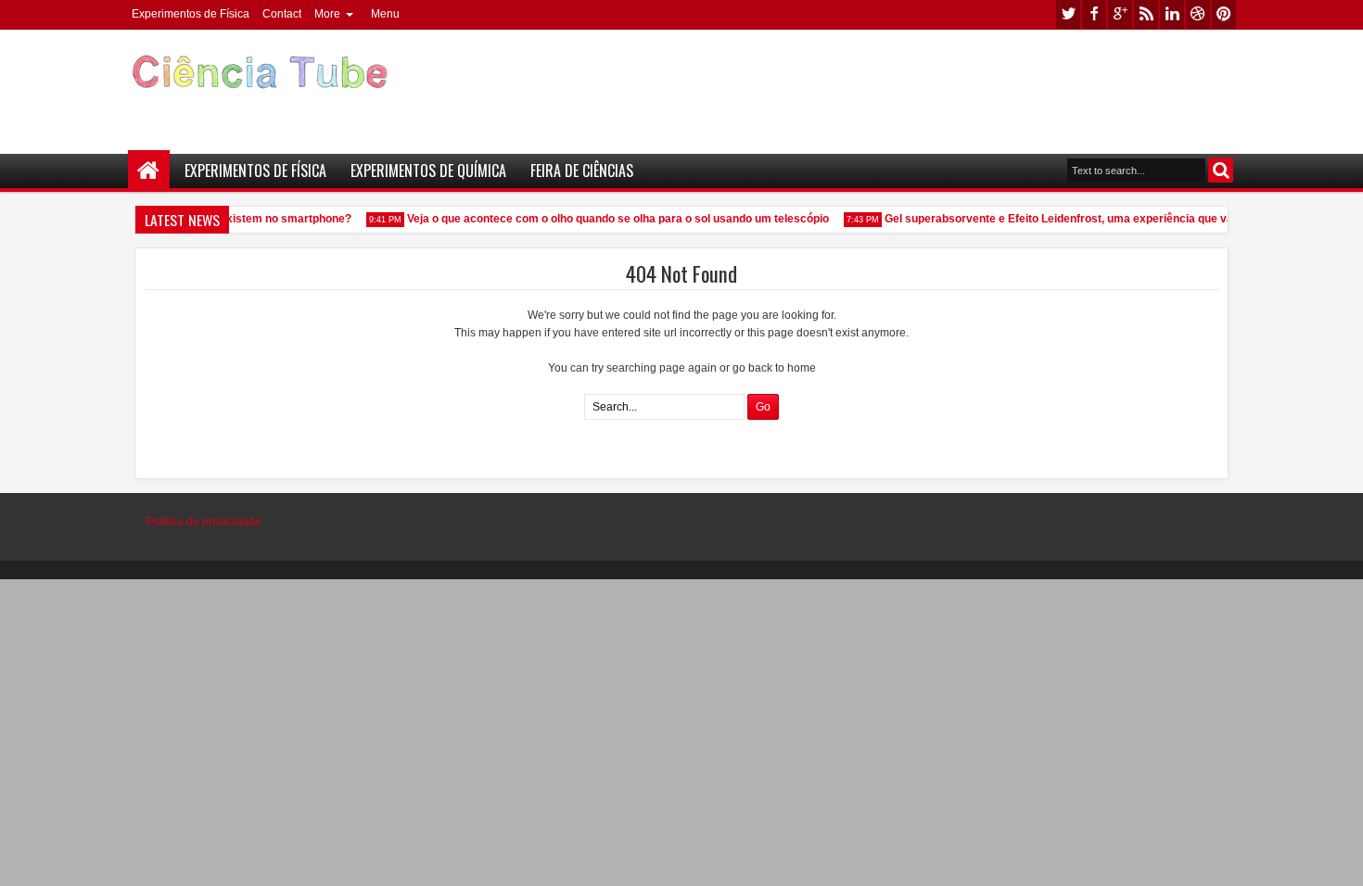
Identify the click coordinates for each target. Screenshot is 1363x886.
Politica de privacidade (203, 521)
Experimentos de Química (428, 170)
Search (1220, 170)
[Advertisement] (900, 84)
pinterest (1224, 14)
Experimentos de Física (190, 13)
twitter (1068, 14)
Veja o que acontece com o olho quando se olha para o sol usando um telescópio (613, 218)
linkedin (1172, 14)
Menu (385, 13)
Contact (281, 13)
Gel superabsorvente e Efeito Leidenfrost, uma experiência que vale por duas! (1085, 218)
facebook (1094, 14)
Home (149, 171)
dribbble (1198, 14)
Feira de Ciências (581, 170)
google (1120, 14)
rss (1146, 14)
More (327, 13)
